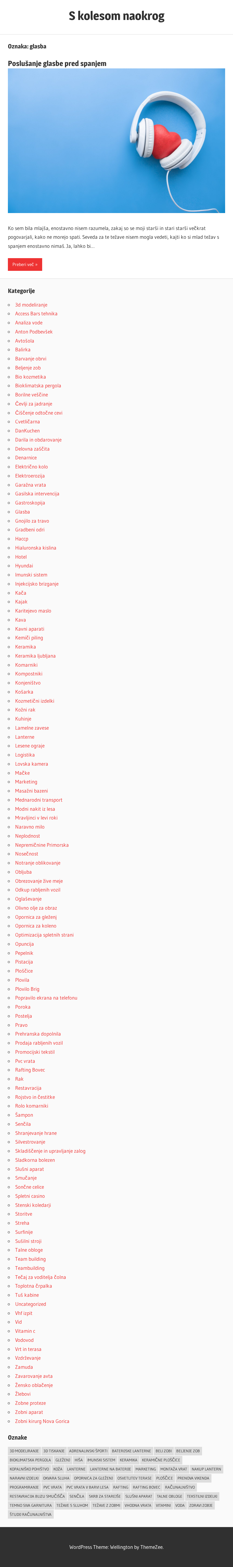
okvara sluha (56, 1478)
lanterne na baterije (110, 1469)
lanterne (76, 1469)
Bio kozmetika (30, 376)
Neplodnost (27, 836)
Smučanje (26, 1177)
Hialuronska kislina (35, 547)
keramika (128, 1459)
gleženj (63, 1459)
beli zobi (164, 1450)
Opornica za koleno (35, 925)
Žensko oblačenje (34, 1385)
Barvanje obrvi (30, 358)
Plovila (22, 980)
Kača (20, 593)
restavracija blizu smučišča (37, 1496)
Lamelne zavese (32, 727)
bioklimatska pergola (30, 1459)
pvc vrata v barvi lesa (87, 1487)
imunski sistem (101, 1459)
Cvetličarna (27, 421)
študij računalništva (31, 1514)
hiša (79, 1459)
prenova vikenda (193, 1478)
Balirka (23, 349)
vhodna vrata (138, 1505)
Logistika (25, 754)
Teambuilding (30, 1268)
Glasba (22, 511)
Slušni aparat (29, 1169)
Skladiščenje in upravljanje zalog (50, 1151)
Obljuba (23, 872)
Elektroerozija (30, 475)
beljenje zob (188, 1450)
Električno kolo (31, 466)
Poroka (23, 1007)
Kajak (21, 601)
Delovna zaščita (32, 448)
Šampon (24, 1115)
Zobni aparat (29, 1412)
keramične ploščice (161, 1459)
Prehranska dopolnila (38, 1033)
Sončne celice (29, 1187)
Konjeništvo (28, 682)
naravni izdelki (24, 1478)
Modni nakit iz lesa (35, 809)
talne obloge (169, 1496)
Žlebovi (23, 1394)
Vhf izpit (23, 1313)
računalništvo (180, 1487)
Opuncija (24, 944)
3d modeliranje (31, 304)
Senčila (23, 1124)
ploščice (164, 1478)
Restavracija (28, 1088)
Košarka (24, 691)
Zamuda (24, 1367)
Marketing (26, 781)
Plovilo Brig (27, 989)
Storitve (23, 1214)
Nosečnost (26, 853)
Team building (30, 1259)
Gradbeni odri (30, 529)
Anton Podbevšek (34, 331)
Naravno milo (30, 826)
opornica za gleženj (93, 1478)
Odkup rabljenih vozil (37, 889)
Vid (18, 1322)
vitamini (163, 1505)
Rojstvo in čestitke (35, 1097)
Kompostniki (28, 673)
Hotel (21, 557)
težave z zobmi (106, 1505)
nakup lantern (206, 1469)
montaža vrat (173, 1469)
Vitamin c (25, 1331)
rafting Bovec (146, 1487)
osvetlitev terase (134, 1478)
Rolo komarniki (31, 1105)
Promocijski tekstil (35, 1052)
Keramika (25, 646)
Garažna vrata (30, 484)
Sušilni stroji (28, 1241)
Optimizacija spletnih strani (44, 934)
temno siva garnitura (31, 1505)
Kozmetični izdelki (34, 701)
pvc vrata (52, 1487)
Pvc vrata (25, 1061)
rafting (120, 1487)
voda (180, 1505)
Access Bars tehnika (36, 313)
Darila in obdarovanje (38, 439)
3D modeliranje (24, 1450)
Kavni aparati (29, 629)
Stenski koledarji (33, 1205)
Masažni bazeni (31, 790)
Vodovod (24, 1340)
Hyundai (24, 565)
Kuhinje (23, 718)
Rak (19, 1079)
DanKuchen (27, 430)
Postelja (23, 1016)
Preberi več (23, 264)
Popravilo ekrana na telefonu (46, 997)
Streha (22, 1223)
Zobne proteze (30, 1403)
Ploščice (24, 970)
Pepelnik (24, 953)
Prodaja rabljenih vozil (39, 1043)
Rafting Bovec (30, 1069)
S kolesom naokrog (116, 15)
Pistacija (24, 961)
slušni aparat (138, 1496)
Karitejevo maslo (33, 610)
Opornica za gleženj (36, 917)
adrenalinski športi (88, 1450)
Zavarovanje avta (34, 1376)
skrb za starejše (105, 1496)
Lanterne (24, 737)
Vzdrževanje (28, 1358)
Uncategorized (30, 1304)
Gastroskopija (30, 502)
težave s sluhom (72, 1505)
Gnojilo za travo (32, 520)
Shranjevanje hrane (36, 1133)
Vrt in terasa (28, 1349)
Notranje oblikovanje (37, 862)
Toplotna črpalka (33, 1286)
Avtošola (24, 340)
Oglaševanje (28, 898)
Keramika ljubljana (35, 655)
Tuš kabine (27, 1295)
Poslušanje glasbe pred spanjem (57, 63)
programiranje (24, 1487)
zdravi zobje (201, 1505)
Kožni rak (25, 709)
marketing (146, 1469)
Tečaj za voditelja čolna (40, 1277)
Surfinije (24, 1232)
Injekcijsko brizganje (37, 583)
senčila (76, 1496)
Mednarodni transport (38, 800)
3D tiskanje (54, 1450)
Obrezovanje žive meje (39, 881)
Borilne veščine (31, 394)
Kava (20, 619)
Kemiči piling (29, 637)
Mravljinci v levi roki (36, 817)
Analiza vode (28, 322)
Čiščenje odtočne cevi (38, 412)
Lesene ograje (30, 745)
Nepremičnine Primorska (42, 845)
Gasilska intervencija (37, 493)
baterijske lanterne (131, 1450)
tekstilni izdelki (202, 1496)
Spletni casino (30, 1196)
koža (57, 1469)
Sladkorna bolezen (35, 1160)
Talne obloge (29, 1250)
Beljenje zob (28, 367)
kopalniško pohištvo (29, 1469)
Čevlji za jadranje (33, 403)
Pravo (21, 1025)
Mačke (22, 773)
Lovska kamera (31, 764)
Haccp (21, 538)
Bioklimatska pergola (38, 385)
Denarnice (26, 457)
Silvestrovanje (30, 1141)
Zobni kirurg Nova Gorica (42, 1421)
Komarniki (26, 665)
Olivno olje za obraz (36, 908)
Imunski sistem (31, 574)
